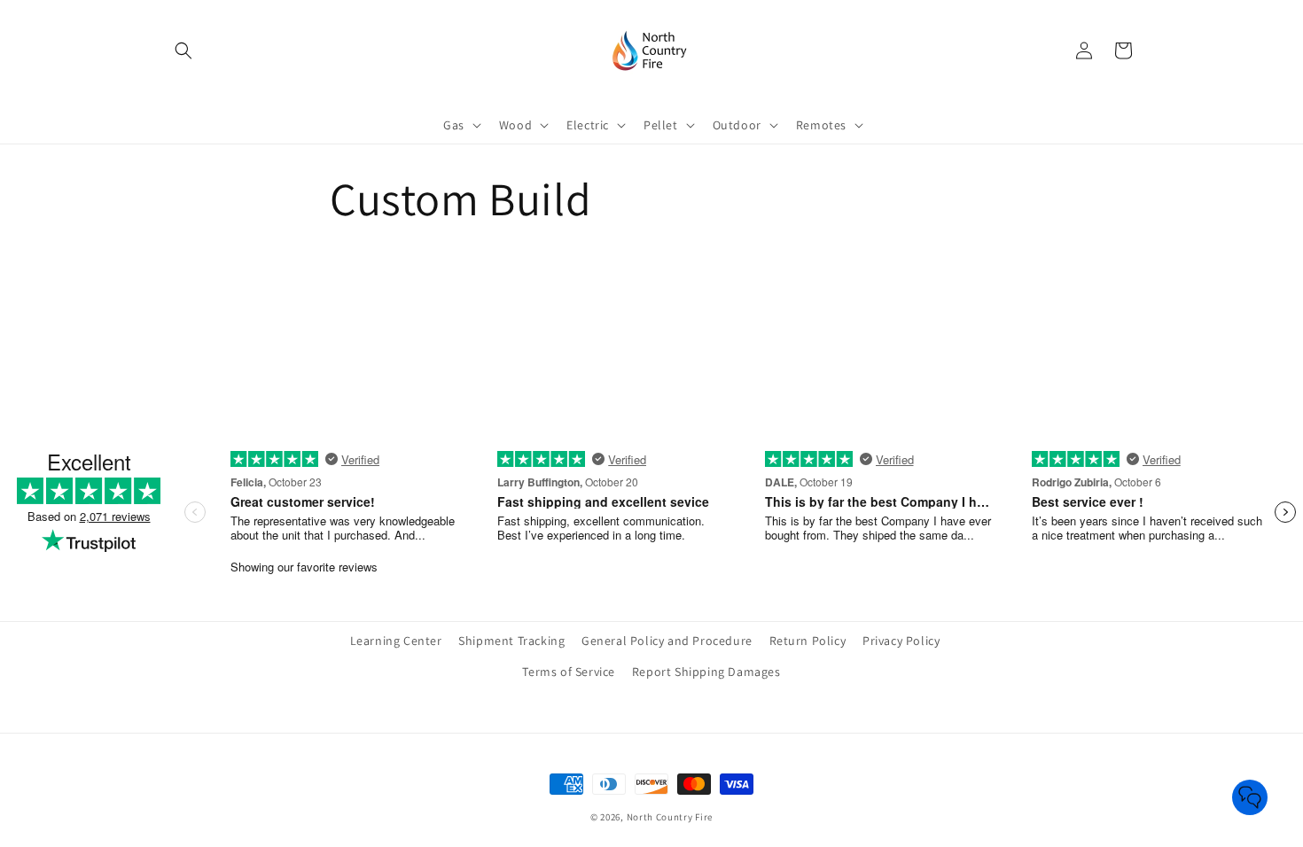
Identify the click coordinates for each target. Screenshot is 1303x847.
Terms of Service (568, 672)
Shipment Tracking (511, 641)
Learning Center (396, 641)
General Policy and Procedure (667, 641)
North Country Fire (670, 817)
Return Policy (808, 641)
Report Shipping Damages (706, 672)
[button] (183, 50)
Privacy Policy (901, 641)
